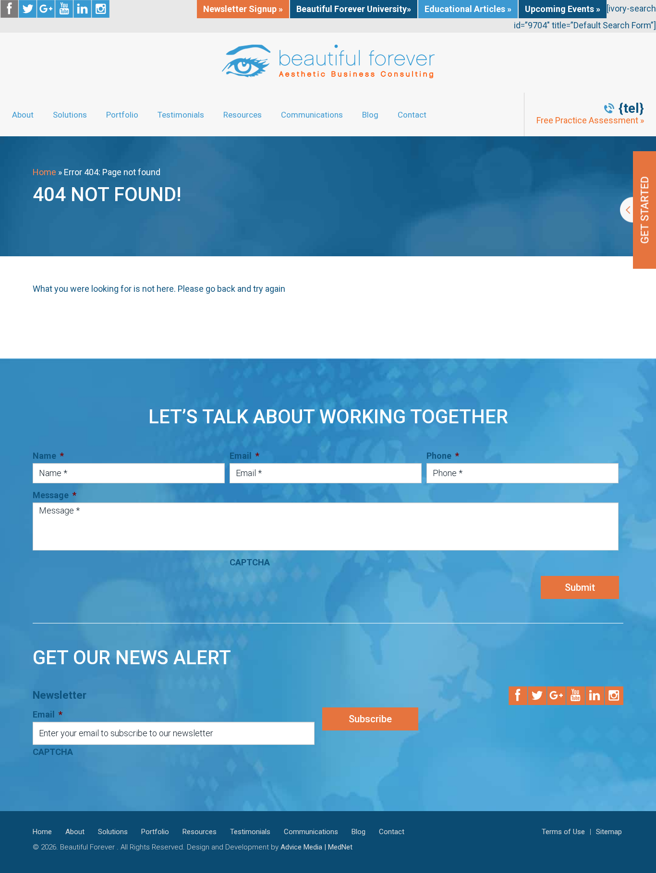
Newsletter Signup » (243, 9)
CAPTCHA (250, 562)
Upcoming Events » (562, 9)
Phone (442, 456)
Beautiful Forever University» (353, 9)
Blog (370, 115)
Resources (242, 115)
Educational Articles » (468, 9)
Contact (412, 115)
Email (244, 456)
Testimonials (181, 115)
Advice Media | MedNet (316, 847)
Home (44, 172)
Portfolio (122, 115)
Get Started (638, 210)
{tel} (631, 108)
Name (48, 456)
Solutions (70, 115)
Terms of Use (563, 831)
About (23, 115)
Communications (312, 115)
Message (54, 495)
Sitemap (609, 831)
